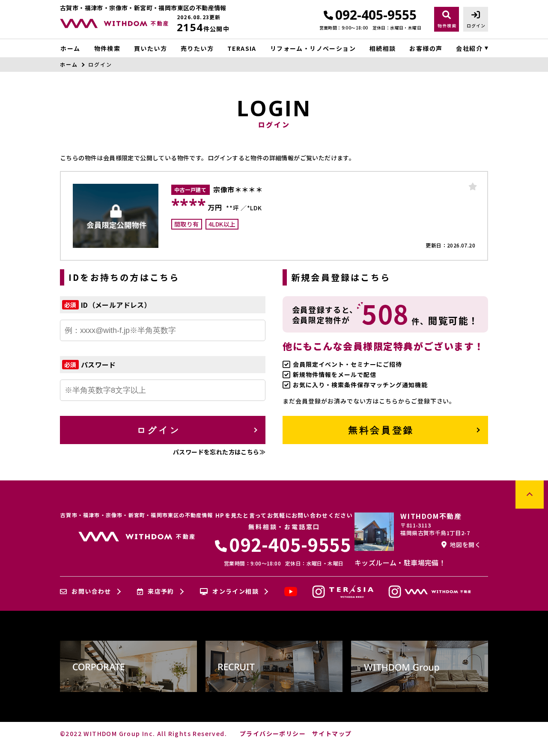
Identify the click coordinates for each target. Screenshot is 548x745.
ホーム (70, 48)
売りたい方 (197, 48)
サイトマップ (331, 733)
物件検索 (107, 48)
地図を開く (465, 544)
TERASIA (241, 48)
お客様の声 (425, 48)
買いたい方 (150, 48)
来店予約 (161, 591)
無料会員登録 (381, 429)
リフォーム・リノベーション (313, 48)
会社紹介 (469, 48)
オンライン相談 (235, 591)
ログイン (158, 429)
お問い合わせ (91, 591)
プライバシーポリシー (273, 733)
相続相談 (382, 48)
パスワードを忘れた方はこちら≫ (219, 452)
